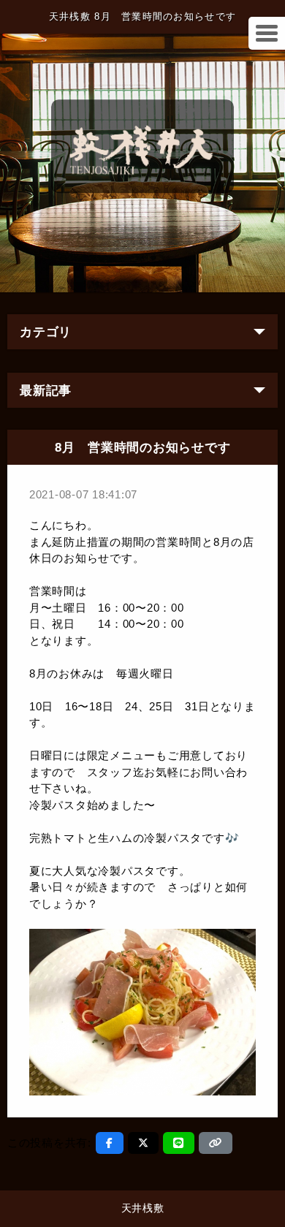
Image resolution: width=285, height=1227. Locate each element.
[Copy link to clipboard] (215, 1143)
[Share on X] (143, 1143)
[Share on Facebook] (109, 1143)
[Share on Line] (178, 1143)
